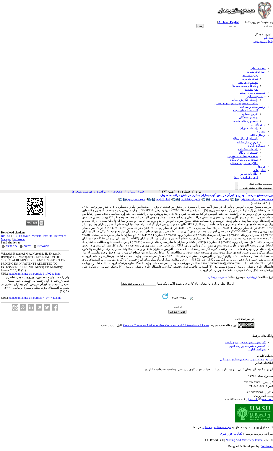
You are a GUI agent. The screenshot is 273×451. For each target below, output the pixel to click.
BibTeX (5, 235)
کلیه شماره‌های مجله (245, 110)
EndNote (24, 235)
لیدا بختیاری (163, 199)
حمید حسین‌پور (136, 199)
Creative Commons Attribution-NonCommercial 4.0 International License (166, 325)
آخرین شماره (250, 113)
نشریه (269, 359)
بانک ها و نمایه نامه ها (245, 85)
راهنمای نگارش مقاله (245, 99)
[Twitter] (47, 307)
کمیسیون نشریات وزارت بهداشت (245, 342)
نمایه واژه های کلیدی (245, 120)
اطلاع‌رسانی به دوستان (244, 163)
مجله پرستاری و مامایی (234, 359)
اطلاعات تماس (249, 173)
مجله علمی (257, 359)
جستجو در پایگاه (248, 152)
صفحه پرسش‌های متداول (242, 156)
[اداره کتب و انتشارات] (244, 19)
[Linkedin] (31, 307)
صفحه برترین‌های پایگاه (244, 159)
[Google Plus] (23, 307)
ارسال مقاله (258, 135)
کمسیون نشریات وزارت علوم (247, 345)
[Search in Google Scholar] (237, 200)
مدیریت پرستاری (217, 276)
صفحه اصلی (258, 68)
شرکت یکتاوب (257, 349)
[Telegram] (39, 307)
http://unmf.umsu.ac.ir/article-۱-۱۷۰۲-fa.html (35, 297)
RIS (14, 235)
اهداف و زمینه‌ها (248, 82)
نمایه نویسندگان (248, 117)
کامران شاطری (190, 199)
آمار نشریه (251, 89)
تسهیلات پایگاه (257, 145)
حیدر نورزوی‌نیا (220, 199)
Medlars (36, 235)
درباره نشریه (250, 75)
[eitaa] (15, 307)
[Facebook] (55, 307)
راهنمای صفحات (248, 149)
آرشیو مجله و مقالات (253, 106)
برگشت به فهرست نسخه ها (89, 191)
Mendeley (11, 245)
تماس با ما (259, 170)
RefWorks (19, 239)
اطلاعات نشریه (256, 71)
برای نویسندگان (256, 96)
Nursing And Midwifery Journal (244, 440)
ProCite (47, 235)
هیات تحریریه (250, 78)
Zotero (27, 245)
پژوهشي (252, 276)
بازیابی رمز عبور (263, 41)
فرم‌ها (262, 166)
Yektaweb (267, 446)
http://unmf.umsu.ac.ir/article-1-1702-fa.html (34, 273)
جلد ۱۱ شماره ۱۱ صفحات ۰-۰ (126, 191)
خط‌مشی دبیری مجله (253, 92)
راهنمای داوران (249, 128)
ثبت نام (268, 37)
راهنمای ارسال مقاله (245, 138)
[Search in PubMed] (232, 200)
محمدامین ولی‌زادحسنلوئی (257, 199)
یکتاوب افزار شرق (231, 433)
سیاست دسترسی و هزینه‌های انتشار (236, 103)
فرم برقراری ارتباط (246, 177)
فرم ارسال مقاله (247, 142)
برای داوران (258, 124)
